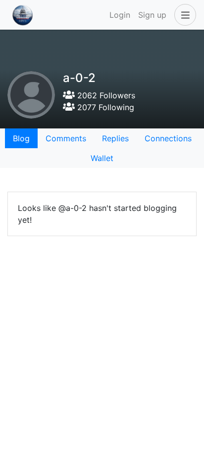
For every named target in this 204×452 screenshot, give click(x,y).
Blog (21, 138)
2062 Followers (105, 95)
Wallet (102, 158)
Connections (168, 138)
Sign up (152, 15)
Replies (115, 138)
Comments (66, 138)
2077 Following (104, 107)
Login (119, 15)
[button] (183, 15)
